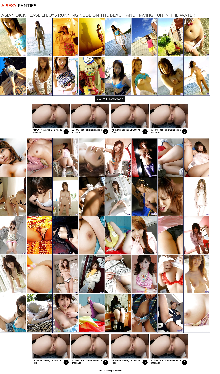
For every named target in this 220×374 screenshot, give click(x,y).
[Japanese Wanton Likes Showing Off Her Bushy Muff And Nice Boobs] (65, 157)
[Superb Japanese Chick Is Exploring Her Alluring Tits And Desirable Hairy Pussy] (118, 196)
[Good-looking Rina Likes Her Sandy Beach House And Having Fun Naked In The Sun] (92, 157)
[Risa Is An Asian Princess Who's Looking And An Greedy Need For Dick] (197, 313)
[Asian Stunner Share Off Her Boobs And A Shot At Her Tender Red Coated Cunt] (118, 157)
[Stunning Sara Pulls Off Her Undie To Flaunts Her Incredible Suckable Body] (65, 235)
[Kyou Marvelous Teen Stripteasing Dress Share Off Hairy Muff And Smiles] (197, 235)
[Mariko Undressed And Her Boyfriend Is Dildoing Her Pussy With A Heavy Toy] (170, 196)
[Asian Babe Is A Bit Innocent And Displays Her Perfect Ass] (118, 274)
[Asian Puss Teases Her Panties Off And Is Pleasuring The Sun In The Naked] (13, 313)
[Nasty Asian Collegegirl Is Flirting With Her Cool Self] (13, 235)
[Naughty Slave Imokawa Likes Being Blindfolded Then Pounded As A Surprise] (144, 196)
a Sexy (18, 6)
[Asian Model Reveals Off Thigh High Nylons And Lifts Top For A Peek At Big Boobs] (39, 196)
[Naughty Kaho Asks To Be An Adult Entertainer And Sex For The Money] (144, 274)
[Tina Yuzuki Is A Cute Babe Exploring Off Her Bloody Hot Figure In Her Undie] (13, 157)
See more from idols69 (110, 99)
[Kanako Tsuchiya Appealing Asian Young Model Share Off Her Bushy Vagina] (13, 274)
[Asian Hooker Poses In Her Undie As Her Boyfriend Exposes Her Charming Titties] (170, 235)
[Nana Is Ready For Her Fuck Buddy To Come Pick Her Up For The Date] (92, 274)
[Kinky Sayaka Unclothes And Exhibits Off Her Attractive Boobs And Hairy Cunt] (170, 274)
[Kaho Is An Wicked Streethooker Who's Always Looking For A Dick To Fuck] (92, 313)
